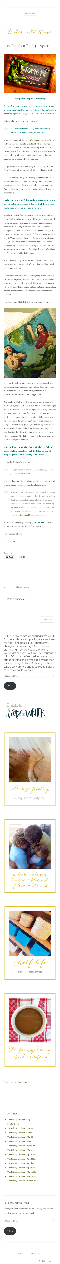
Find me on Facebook (17, 1082)
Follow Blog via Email (16, 1202)
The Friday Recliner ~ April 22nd (21, 1159)
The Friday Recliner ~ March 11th (22, 1176)
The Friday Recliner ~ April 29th (21, 1154)
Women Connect (37, 140)
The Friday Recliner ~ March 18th (22, 1172)
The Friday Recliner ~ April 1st (21, 1168)
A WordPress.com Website (29, 1254)
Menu (31, 13)
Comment (46, 619)
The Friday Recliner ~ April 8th (21, 1163)
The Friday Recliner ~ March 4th (21, 1181)
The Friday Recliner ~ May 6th (20, 1150)
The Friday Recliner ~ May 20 (20, 1141)
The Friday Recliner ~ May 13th (21, 1146)
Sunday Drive (13, 1124)
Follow (10, 686)
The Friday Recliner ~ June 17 (20, 1128)
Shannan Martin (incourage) (32, 515)
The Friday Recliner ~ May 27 (20, 1137)
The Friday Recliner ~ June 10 (20, 1132)
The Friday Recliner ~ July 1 (19, 1119)
